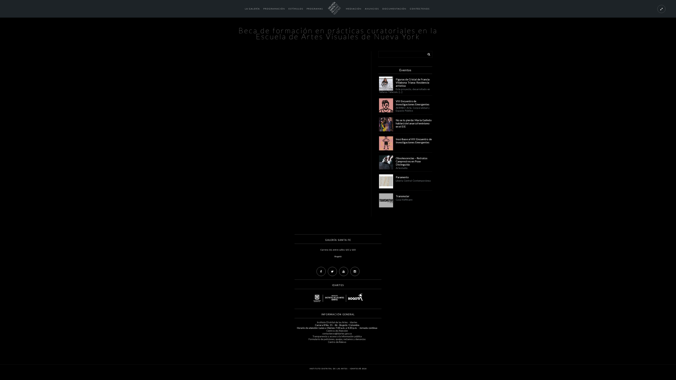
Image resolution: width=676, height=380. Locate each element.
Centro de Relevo (337, 342)
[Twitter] (332, 271)
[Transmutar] (386, 200)
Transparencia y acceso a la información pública (337, 336)
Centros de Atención (337, 330)
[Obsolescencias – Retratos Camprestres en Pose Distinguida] (386, 162)
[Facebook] (321, 271)
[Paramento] (386, 181)
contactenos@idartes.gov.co (337, 333)
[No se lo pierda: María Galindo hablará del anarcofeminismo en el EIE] (386, 124)
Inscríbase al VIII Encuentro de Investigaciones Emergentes (414, 141)
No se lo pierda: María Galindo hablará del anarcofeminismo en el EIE (414, 123)
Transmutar (402, 196)
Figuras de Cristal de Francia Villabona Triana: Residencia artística (413, 82)
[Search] (427, 53)
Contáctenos (420, 8)
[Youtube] (343, 271)
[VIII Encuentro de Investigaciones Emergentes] (386, 105)
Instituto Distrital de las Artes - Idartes (337, 322)
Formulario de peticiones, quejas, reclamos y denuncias (337, 339)
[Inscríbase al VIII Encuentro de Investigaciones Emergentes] (386, 143)
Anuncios (372, 8)
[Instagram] (354, 271)
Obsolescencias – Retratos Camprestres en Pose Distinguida (412, 161)
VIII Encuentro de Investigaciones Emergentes (413, 103)
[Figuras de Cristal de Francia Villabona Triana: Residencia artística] (386, 84)
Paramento (402, 177)
